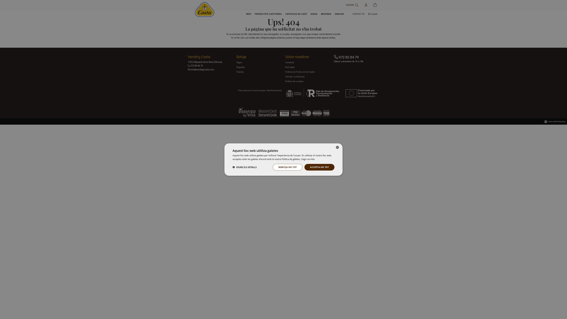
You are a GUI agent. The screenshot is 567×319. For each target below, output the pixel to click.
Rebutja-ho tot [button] (287, 167)
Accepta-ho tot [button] (319, 167)
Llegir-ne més (308, 159)
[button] (245, 167)
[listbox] (337, 147)
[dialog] (283, 159)
